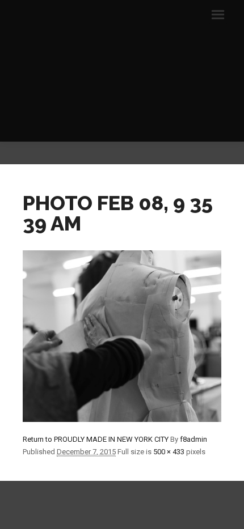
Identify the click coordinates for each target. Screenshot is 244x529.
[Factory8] (122, 71)
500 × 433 (168, 451)
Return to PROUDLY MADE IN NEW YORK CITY (96, 439)
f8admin (193, 439)
